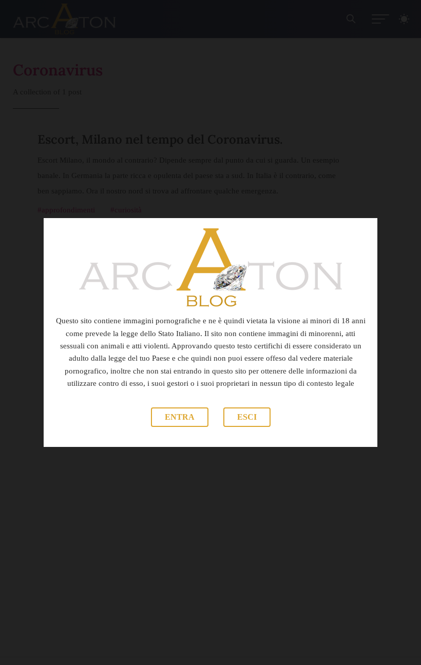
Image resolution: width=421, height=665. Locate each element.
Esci (247, 417)
